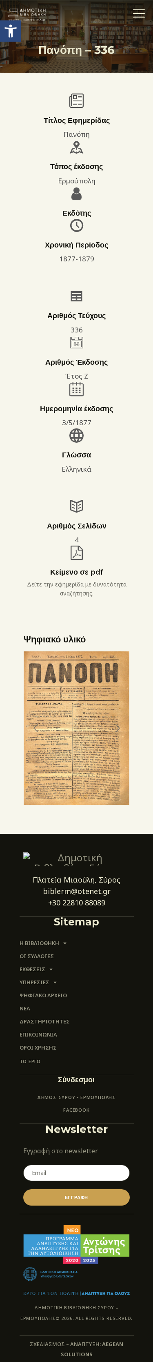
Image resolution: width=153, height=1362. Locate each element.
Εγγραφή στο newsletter (60, 1150)
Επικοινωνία (38, 1034)
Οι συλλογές (37, 956)
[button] (10, 31)
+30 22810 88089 (76, 902)
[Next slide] (117, 728)
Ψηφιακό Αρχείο (43, 995)
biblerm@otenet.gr (77, 891)
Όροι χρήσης (38, 1047)
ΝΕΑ (25, 1008)
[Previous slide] (36, 728)
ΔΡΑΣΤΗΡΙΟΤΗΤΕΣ (45, 1021)
